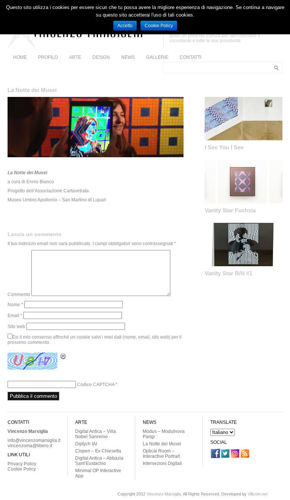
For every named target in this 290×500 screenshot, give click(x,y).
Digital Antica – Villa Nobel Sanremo (95, 434)
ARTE (75, 57)
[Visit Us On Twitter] (225, 456)
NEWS (128, 57)
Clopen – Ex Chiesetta (98, 451)
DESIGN (101, 57)
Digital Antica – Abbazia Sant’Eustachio (99, 461)
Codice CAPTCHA (95, 384)
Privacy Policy (22, 463)
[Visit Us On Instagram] (235, 456)
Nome (15, 304)
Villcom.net (257, 494)
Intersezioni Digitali (162, 463)
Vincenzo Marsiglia (164, 494)
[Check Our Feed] (245, 456)
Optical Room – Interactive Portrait (161, 453)
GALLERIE (157, 57)
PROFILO (48, 57)
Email (15, 315)
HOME (20, 57)
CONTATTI (190, 57)
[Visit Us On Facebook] (215, 456)
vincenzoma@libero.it (30, 445)
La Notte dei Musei (162, 443)
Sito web (16, 326)
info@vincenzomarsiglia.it (34, 440)
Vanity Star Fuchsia (230, 210)
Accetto (125, 25)
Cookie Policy (22, 469)
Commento (19, 294)
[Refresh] (63, 357)
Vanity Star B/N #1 (228, 273)
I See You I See (224, 147)
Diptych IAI (86, 443)
